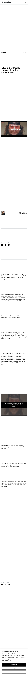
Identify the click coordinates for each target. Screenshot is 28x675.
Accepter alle (14, 664)
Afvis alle (14, 672)
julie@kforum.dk (23, 213)
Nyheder (3, 52)
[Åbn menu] (26, 2)
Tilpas (14, 668)
